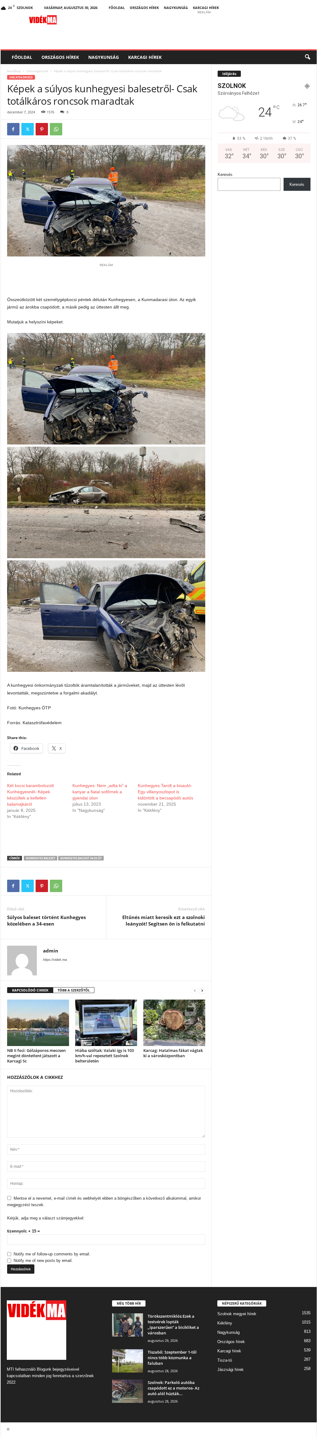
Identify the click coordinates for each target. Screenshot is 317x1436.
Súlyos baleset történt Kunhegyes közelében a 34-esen (46, 920)
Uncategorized (37, 71)
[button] (307, 57)
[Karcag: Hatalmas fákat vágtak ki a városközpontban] (174, 1023)
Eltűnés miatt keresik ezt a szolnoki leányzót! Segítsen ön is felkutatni (163, 920)
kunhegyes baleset (40, 858)
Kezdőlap (14, 71)
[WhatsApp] (56, 129)
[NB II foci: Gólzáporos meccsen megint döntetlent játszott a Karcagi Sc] (38, 1023)
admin (50, 951)
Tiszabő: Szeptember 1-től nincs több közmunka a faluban (172, 1357)
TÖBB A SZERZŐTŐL (74, 990)
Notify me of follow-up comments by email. (52, 1254)
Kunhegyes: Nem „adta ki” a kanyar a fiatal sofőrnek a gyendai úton (99, 791)
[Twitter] (27, 129)
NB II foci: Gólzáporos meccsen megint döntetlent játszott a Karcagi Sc (36, 1056)
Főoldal (117, 7)
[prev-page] (195, 990)
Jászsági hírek (230, 1369)
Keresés (225, 174)
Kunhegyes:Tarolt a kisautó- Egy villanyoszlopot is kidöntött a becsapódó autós (165, 791)
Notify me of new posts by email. (43, 1260)
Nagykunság (176, 7)
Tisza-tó (224, 1360)
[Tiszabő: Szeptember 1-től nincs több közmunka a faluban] (127, 1361)
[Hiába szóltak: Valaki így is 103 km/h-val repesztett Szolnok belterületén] (106, 1023)
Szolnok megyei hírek (236, 1313)
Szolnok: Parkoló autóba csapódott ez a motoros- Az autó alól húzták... (173, 1388)
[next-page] (202, 990)
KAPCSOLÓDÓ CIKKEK (30, 990)
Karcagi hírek (206, 7)
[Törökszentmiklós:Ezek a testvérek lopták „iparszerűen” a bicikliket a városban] (127, 1325)
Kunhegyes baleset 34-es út (81, 858)
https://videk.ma (55, 959)
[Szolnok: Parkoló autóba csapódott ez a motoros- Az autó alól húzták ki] (127, 1391)
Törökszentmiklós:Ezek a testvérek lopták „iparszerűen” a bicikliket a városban (173, 1324)
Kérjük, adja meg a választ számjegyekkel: (46, 1218)
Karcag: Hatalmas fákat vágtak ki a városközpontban (173, 1053)
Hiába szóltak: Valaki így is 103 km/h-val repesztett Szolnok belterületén (104, 1056)
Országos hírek (144, 7)
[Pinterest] (42, 129)
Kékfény (224, 1323)
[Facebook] (13, 129)
